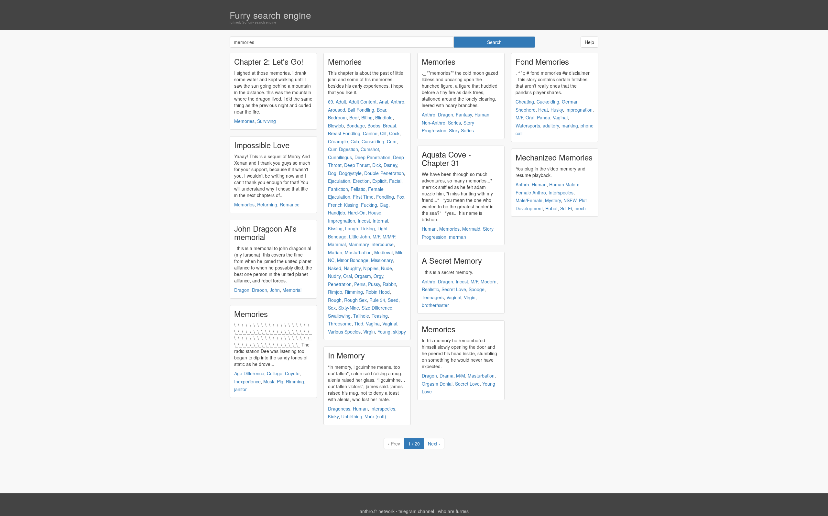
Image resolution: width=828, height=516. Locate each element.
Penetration (340, 284)
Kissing (335, 228)
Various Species (344, 331)
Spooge (477, 289)
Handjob (336, 212)
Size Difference (377, 307)
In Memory (346, 355)
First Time (363, 196)
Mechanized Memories (554, 157)
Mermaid (471, 228)
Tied (358, 323)
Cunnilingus (340, 157)
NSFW (569, 200)
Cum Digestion (343, 149)
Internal (380, 220)
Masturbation (358, 252)
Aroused (336, 109)
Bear (381, 109)
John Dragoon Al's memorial (265, 232)
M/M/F (389, 236)
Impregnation (341, 220)
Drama (446, 375)
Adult (341, 101)
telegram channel (416, 511)
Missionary (382, 260)
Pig (280, 381)
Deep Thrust (357, 165)
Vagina (373, 323)
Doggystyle (350, 173)
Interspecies (382, 408)
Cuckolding (373, 141)
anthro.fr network (377, 511)
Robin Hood (377, 292)
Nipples (370, 268)
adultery (551, 125)
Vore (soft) (375, 416)
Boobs (373, 125)
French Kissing (343, 205)
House (374, 212)
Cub (355, 141)
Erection (361, 181)
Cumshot (370, 149)
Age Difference (249, 373)
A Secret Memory (452, 260)
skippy (399, 331)
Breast (389, 125)
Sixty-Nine (348, 307)
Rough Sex (355, 300)
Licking (368, 228)
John (275, 290)
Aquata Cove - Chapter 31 (446, 158)
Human (360, 408)
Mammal (337, 244)
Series (454, 122)
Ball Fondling (361, 109)
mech (580, 208)
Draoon (259, 290)
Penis (359, 284)
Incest (364, 220)
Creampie (338, 141)
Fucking (369, 205)
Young (383, 331)
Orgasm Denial (437, 383)
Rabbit (389, 284)
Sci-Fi (566, 208)
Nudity (334, 276)
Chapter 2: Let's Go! (268, 61)
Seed (393, 300)
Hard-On (356, 212)
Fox (400, 196)
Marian (335, 252)
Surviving (266, 121)
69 (330, 101)
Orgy (378, 276)
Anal (383, 101)
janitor (240, 389)
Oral (347, 276)
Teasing (380, 316)
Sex (332, 307)
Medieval (383, 252)
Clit (383, 133)
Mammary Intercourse (371, 244)
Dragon (241, 290)
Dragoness (339, 408)
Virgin (369, 331)
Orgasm (362, 276)
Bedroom (337, 117)
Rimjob (335, 292)
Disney (390, 165)
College (274, 373)
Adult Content (362, 101)
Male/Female (529, 200)
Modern (488, 281)
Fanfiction (338, 189)
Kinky (333, 416)
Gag (384, 205)
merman (457, 237)
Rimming (295, 381)
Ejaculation (339, 181)
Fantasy (464, 114)
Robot (551, 208)
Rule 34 (377, 300)
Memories (244, 121)
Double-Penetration (384, 173)
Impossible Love (261, 144)
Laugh (351, 228)
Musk (268, 381)
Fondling (385, 196)
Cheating (525, 101)
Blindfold (384, 117)
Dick (376, 165)
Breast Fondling (344, 133)
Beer (354, 117)
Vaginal (389, 323)
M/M (460, 375)
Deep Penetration (372, 157)
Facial (395, 181)
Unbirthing (351, 416)
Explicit (379, 181)
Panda (543, 117)
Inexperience (247, 381)
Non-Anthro (433, 122)
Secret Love (453, 289)
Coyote (292, 373)
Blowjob (336, 125)
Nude (386, 268)
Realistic (430, 289)
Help (589, 42)
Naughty (352, 268)
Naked (334, 268)
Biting (367, 117)
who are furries (453, 511)
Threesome (340, 323)
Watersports (528, 125)
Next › (434, 443)
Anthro (397, 101)
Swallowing (339, 316)
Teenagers (433, 297)
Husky (556, 109)
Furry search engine (270, 14)
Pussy (374, 284)
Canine (370, 133)
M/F (376, 236)
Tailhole (361, 316)
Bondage (355, 125)
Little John (359, 236)
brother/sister (435, 305)
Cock (394, 133)
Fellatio (358, 189)
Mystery (553, 200)
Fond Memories (542, 61)
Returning (267, 204)
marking (569, 125)
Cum (392, 141)
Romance (290, 204)
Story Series (461, 130)
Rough (335, 300)
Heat (543, 109)
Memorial (291, 290)
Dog (332, 173)
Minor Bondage (352, 260)
